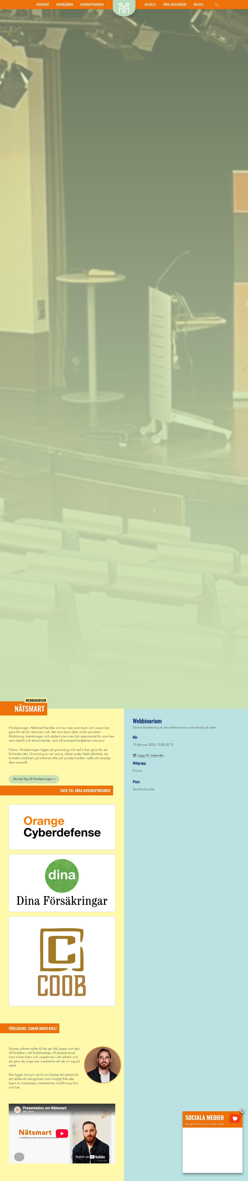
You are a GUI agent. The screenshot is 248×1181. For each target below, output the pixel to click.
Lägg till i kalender (150, 755)
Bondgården (64, 4)
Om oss (198, 4)
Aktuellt (150, 4)
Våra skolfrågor (174, 4)
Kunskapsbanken (92, 4)
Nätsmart (42, 4)
